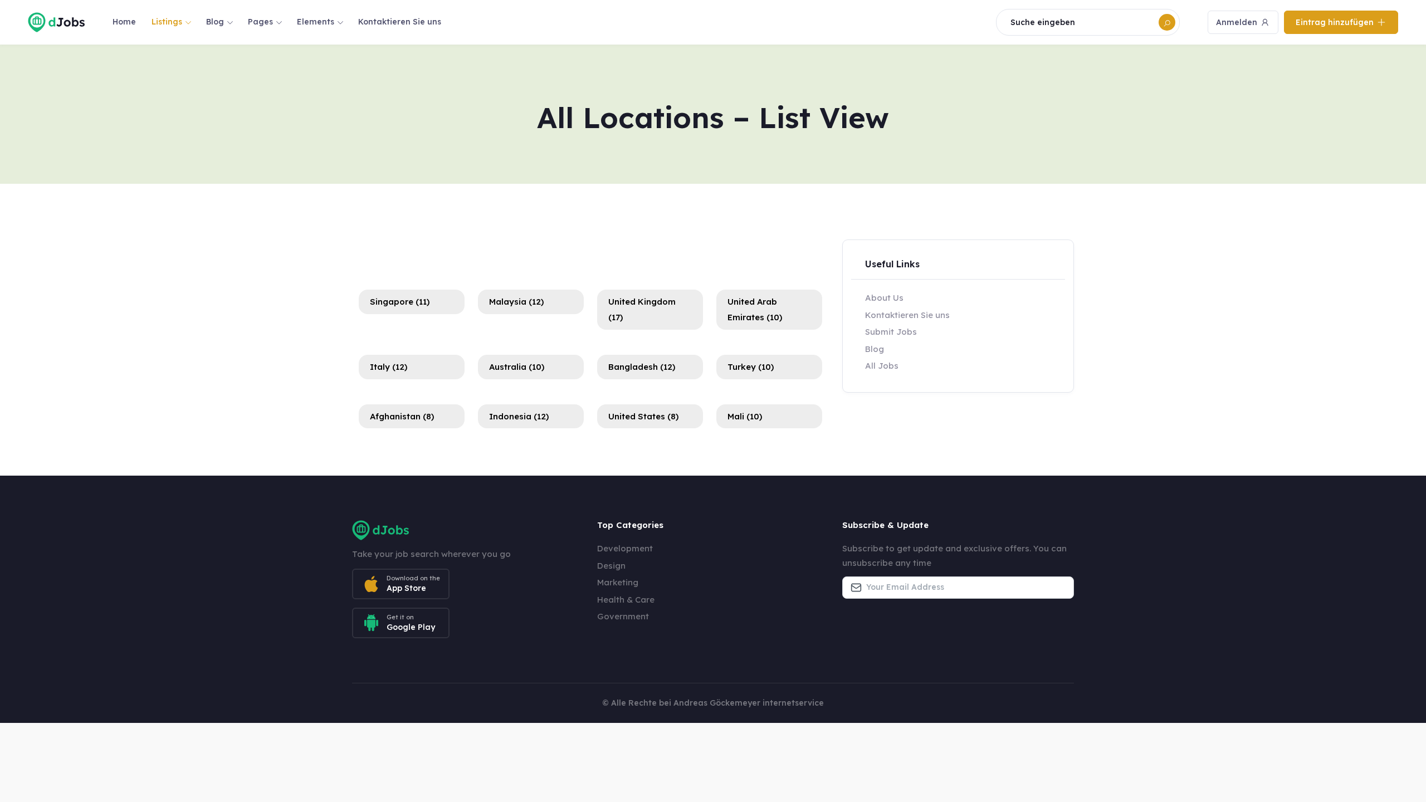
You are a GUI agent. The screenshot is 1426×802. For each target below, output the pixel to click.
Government (623, 616)
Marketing (617, 582)
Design (611, 565)
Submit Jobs (891, 331)
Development (625, 548)
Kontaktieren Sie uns (399, 22)
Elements (315, 22)
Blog (215, 22)
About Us (884, 297)
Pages (260, 22)
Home (124, 22)
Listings (167, 22)
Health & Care (626, 599)
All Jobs (881, 365)
